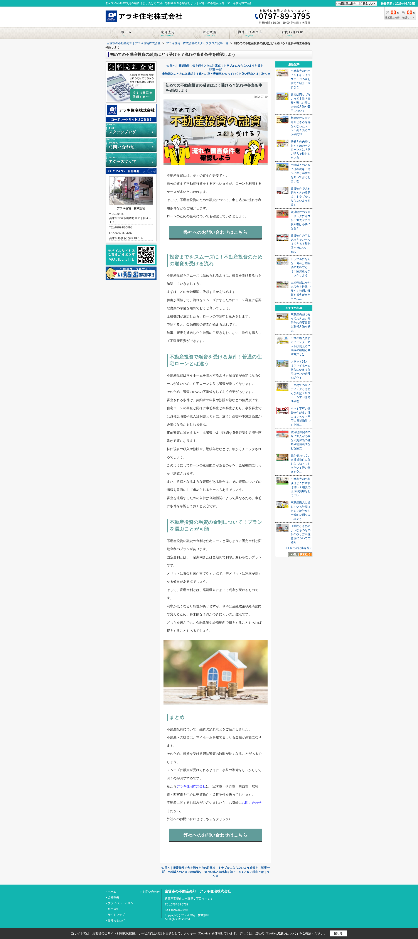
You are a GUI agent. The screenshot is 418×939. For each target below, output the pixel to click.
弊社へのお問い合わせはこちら (216, 232)
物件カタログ (116, 920)
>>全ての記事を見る (299, 548)
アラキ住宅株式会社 (191, 786)
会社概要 (113, 897)
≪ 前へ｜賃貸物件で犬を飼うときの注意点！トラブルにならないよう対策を (214, 65)
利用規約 (113, 908)
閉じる (338, 933)
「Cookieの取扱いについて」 (281, 933)
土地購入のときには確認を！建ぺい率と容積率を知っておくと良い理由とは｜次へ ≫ (216, 73)
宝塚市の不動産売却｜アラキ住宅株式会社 (198, 891)
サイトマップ (116, 914)
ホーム (112, 891)
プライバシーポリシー (122, 903)
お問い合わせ (251, 802)
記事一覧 (215, 69)
